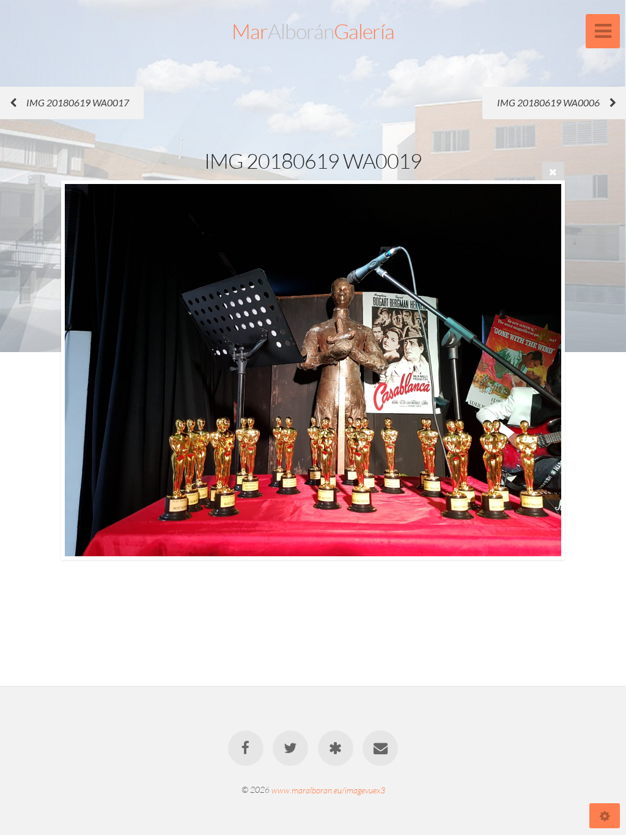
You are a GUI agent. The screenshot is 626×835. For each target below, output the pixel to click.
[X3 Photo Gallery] (335, 748)
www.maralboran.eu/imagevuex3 (328, 789)
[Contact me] (380, 748)
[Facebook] (245, 748)
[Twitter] (290, 748)
